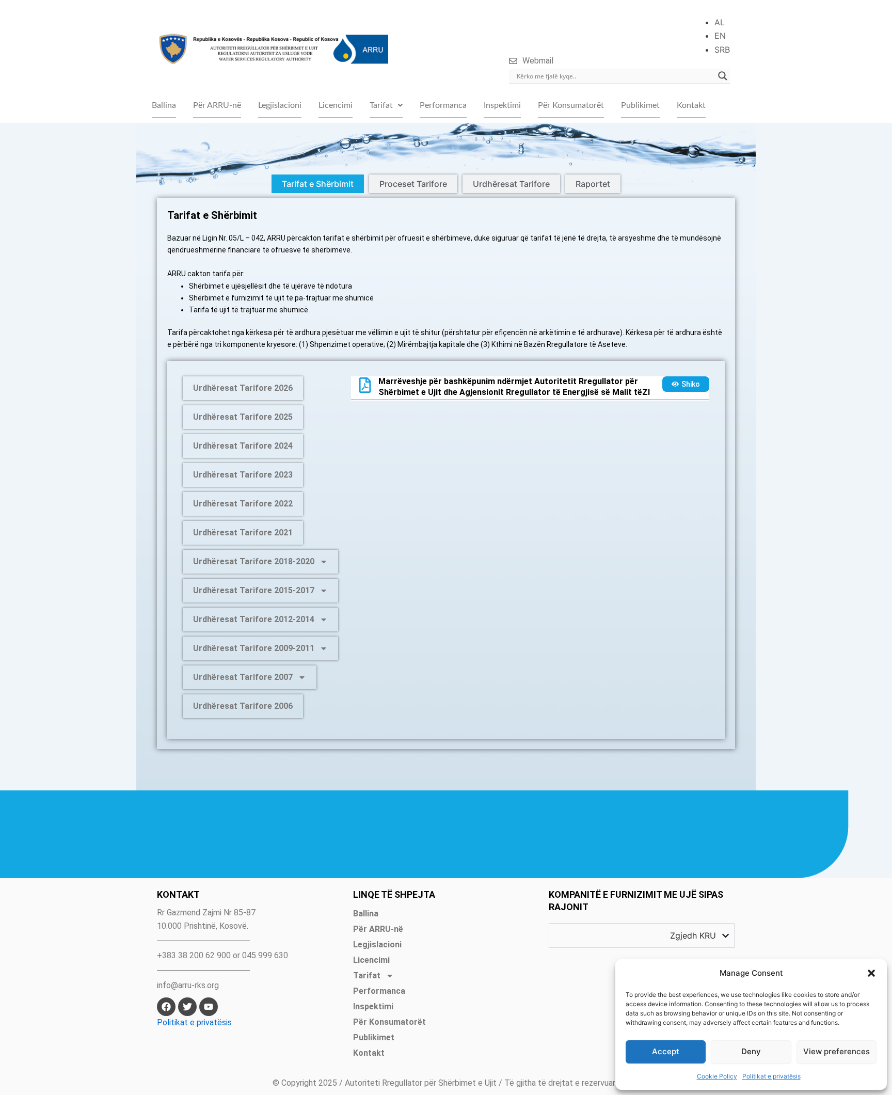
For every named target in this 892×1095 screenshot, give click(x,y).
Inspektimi (502, 105)
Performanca (443, 105)
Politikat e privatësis (771, 1076)
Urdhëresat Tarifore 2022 (243, 504)
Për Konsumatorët (571, 105)
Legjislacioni (279, 105)
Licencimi (335, 105)
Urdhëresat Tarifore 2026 (243, 388)
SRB (722, 49)
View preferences (836, 1051)
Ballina (164, 105)
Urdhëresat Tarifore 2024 (243, 446)
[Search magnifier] (722, 76)
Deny (751, 1051)
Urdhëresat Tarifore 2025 (243, 417)
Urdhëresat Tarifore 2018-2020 (253, 561)
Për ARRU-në (217, 105)
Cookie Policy (717, 1076)
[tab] (318, 183)
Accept (665, 1051)
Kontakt (691, 105)
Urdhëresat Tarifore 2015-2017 (253, 590)
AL (719, 22)
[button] (871, 973)
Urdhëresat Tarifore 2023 (243, 475)
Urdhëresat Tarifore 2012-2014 (253, 619)
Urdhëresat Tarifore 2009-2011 (253, 648)
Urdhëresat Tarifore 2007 (243, 677)
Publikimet (640, 105)
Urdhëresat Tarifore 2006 (243, 706)
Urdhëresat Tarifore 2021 (243, 532)
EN (720, 35)
